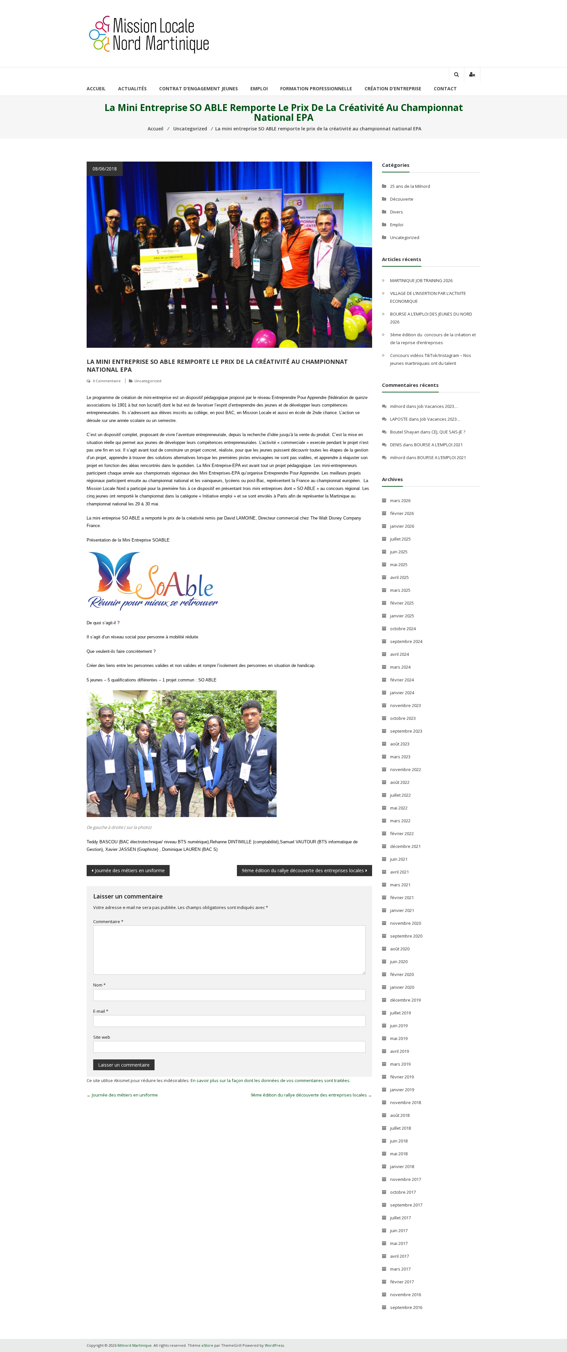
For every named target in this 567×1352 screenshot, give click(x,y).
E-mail (100, 1011)
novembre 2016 (405, 1294)
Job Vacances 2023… (437, 406)
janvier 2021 (402, 910)
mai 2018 (399, 1154)
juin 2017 (399, 1230)
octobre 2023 (403, 718)
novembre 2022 (405, 769)
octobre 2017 (403, 1192)
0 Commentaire (107, 380)
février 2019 (402, 1077)
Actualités (132, 88)
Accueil (96, 88)
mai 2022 (399, 808)
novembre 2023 (405, 705)
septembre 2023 (406, 731)
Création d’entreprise (393, 88)
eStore (207, 1345)
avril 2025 (399, 577)
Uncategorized (148, 380)
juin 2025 (399, 552)
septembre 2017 (406, 1205)
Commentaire (108, 921)
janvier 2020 (402, 987)
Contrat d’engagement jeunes (198, 88)
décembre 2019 (405, 1000)
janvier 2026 (402, 526)
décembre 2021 (405, 846)
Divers (396, 212)
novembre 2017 (405, 1179)
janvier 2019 (402, 1090)
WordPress (274, 1345)
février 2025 (402, 603)
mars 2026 (400, 500)
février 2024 (402, 680)
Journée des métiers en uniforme (130, 870)
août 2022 (400, 782)
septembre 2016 (406, 1307)
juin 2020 (399, 961)
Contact (445, 88)
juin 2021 (399, 859)
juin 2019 (399, 1026)
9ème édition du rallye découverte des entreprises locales (303, 870)
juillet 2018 (400, 1128)
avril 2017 (399, 1256)
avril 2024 (399, 654)
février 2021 (402, 897)
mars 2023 (400, 757)
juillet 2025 (400, 539)
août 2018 (400, 1115)
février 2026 (402, 513)
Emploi (259, 88)
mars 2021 (400, 885)
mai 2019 (399, 1038)
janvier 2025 (402, 616)
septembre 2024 (406, 641)
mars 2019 (400, 1064)
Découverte (401, 199)
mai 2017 (399, 1243)
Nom (99, 985)
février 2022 (402, 833)
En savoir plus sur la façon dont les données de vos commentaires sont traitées (270, 1080)
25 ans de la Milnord (410, 186)
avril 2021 (399, 872)
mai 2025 (399, 564)
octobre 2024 (403, 629)
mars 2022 (400, 821)
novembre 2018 (405, 1102)
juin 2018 (399, 1141)
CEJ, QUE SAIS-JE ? (448, 432)
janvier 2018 (402, 1166)
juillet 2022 (400, 795)
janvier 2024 (402, 693)
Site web (101, 1037)
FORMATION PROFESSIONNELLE (316, 88)
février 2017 (402, 1282)
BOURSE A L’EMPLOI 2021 (438, 445)
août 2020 (400, 949)
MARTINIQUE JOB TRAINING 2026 (421, 280)
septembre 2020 (406, 936)
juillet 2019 (400, 1013)
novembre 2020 (405, 923)
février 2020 (402, 974)
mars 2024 (400, 667)
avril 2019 (399, 1051)
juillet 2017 (400, 1218)
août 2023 (400, 744)
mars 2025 (400, 590)
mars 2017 (400, 1269)
